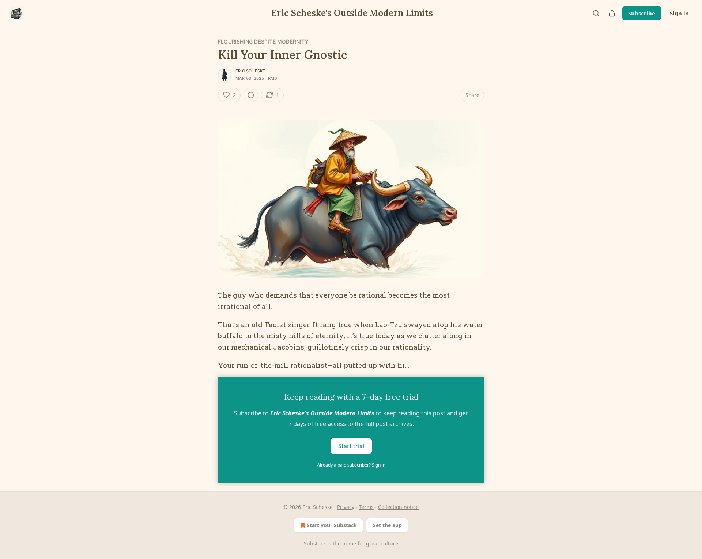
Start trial (351, 446)
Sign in (679, 13)
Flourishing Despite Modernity (263, 41)
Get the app (387, 525)
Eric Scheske (250, 70)
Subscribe (641, 13)
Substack (315, 543)
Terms (366, 506)
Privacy (345, 506)
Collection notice (398, 506)
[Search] (596, 13)
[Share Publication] (612, 13)
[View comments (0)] (251, 95)
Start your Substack (332, 525)
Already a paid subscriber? (351, 465)
